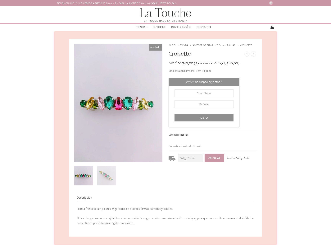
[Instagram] (271, 3)
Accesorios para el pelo (207, 45)
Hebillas (230, 45)
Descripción (84, 197)
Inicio (172, 45)
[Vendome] (253, 55)
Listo (204, 118)
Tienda (184, 45)
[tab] (84, 197)
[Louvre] (247, 55)
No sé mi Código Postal (238, 158)
